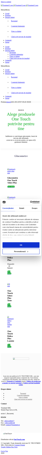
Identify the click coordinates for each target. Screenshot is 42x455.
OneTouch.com (19, 439)
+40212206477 (9, 421)
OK (21, 245)
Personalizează (20, 251)
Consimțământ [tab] (8, 208)
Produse (8, 15)
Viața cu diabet (16, 31)
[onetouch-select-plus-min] (12, 173)
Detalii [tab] (21, 208)
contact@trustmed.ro (13, 425)
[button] (5, 10)
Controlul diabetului (18, 26)
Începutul (14, 21)
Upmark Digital (19, 445)
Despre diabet (10, 17)
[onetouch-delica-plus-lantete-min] (10, 326)
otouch (8, 102)
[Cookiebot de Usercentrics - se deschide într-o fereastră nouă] (30, 202)
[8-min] (9, 286)
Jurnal (7, 42)
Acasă (7, 13)
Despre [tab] (34, 208)
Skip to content (6, 2)
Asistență (8, 40)
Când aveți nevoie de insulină (21, 37)
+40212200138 (9, 423)
